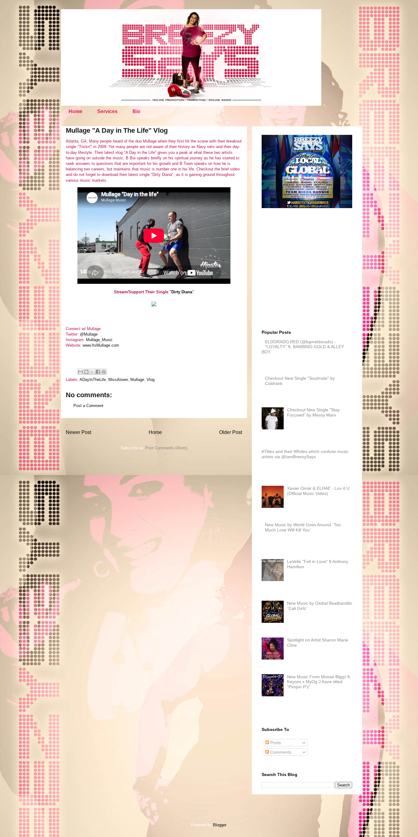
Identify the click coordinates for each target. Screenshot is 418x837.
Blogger (219, 825)
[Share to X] (92, 372)
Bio (136, 111)
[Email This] (80, 372)
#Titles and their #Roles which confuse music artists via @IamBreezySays (305, 454)
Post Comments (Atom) (166, 448)
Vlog (151, 379)
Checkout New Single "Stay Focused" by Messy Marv (313, 412)
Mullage (137, 379)
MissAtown (118, 379)
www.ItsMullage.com (101, 345)
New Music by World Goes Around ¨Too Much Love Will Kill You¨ (303, 527)
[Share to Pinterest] (104, 372)
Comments (280, 752)
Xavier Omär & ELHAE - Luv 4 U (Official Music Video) (318, 491)
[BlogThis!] (86, 372)
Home (75, 111)
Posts (275, 742)
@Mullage (89, 334)
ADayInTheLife (93, 379)
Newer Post (78, 432)
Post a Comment (88, 405)
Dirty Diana (181, 292)
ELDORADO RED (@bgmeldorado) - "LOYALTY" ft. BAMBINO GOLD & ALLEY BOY (303, 347)
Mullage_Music (99, 339)
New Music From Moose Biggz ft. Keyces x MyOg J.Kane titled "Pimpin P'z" (319, 682)
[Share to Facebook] (98, 372)
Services (107, 111)
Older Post (230, 432)
